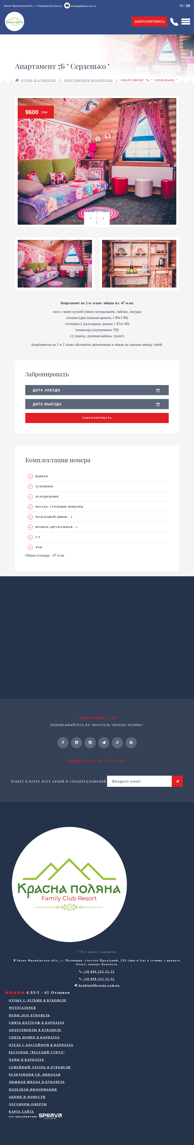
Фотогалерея (22, 1007)
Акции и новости (27, 1096)
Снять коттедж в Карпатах (37, 1022)
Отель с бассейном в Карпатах (41, 1044)
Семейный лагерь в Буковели (40, 1067)
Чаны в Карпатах (26, 1059)
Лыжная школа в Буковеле (37, 1081)
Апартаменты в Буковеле (35, 1030)
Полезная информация (33, 1089)
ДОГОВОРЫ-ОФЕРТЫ (28, 1104)
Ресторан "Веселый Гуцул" (37, 1052)
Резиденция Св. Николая (35, 1074)
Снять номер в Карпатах (34, 1037)
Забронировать (149, 22)
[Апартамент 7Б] (97, 161)
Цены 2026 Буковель (29, 1015)
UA (188, 6)
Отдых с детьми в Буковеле (37, 1000)
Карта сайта (21, 1111)
